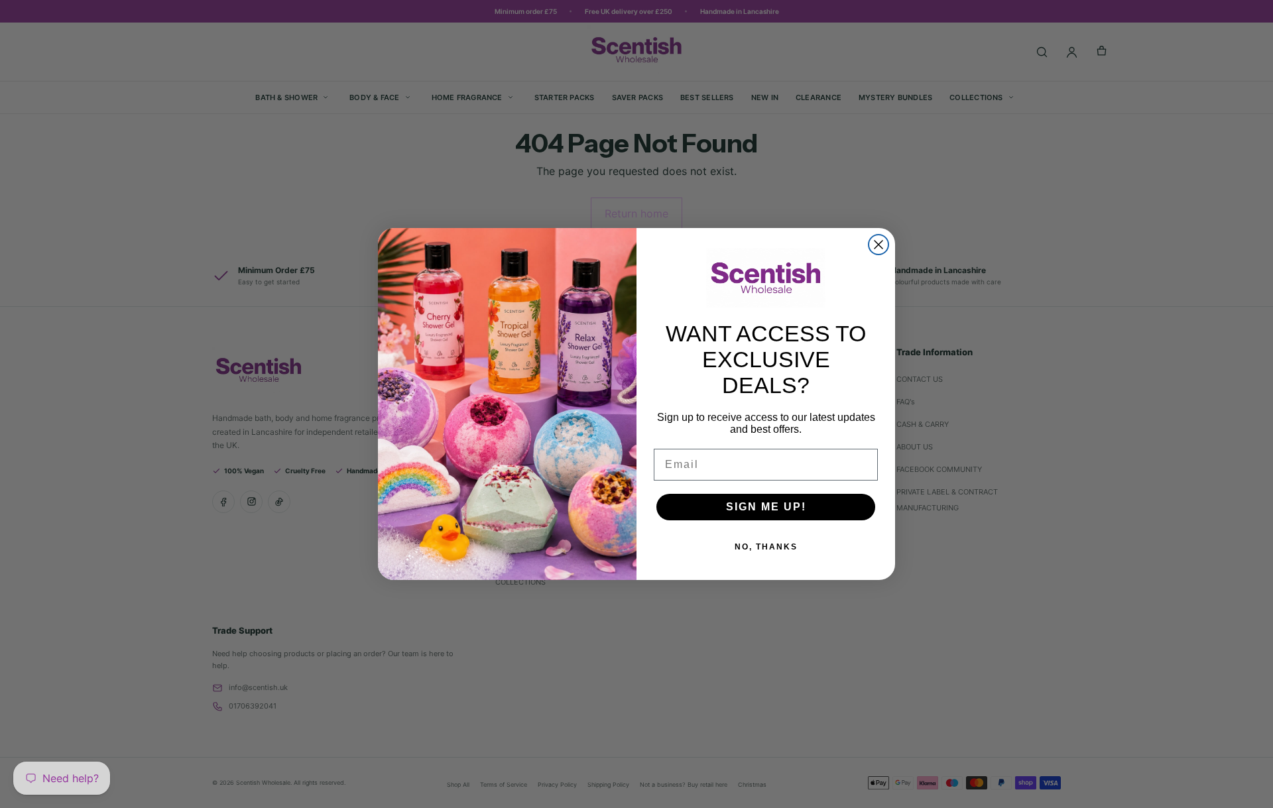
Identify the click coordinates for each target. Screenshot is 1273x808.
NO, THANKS (766, 546)
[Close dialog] (878, 245)
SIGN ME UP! (766, 506)
